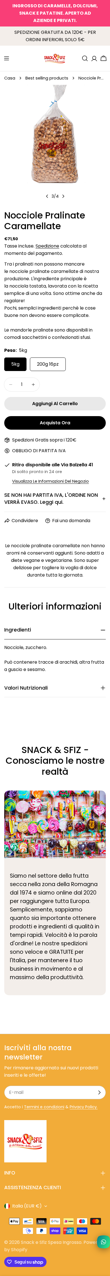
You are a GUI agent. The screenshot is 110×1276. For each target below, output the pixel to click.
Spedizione (47, 246)
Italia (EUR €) (27, 1206)
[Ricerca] (85, 58)
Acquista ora (55, 423)
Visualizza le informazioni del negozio (50, 481)
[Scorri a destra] (63, 196)
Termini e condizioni (44, 1107)
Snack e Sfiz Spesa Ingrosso (51, 1242)
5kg (15, 364)
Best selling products (46, 78)
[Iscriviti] (99, 1092)
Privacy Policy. (84, 1107)
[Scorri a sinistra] (47, 196)
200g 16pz (48, 364)
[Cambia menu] (6, 58)
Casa (9, 78)
